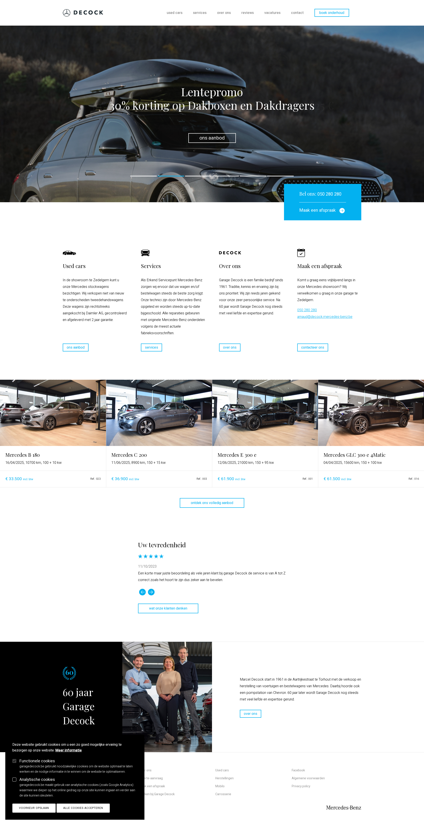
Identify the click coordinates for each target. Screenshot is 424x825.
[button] (143, 176)
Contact (297, 12)
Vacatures (272, 12)
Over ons (224, 12)
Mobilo (220, 786)
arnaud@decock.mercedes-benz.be (324, 316)
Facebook (298, 770)
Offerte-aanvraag (151, 778)
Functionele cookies (37, 761)
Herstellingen (224, 778)
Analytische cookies (37, 780)
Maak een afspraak (152, 786)
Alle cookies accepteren (83, 808)
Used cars (174, 12)
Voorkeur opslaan (34, 808)
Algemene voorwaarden (308, 778)
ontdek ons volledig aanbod (212, 503)
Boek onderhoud (331, 12)
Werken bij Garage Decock (157, 794)
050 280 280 (320, 194)
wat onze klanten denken (168, 608)
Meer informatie (68, 750)
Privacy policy (301, 786)
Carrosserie (223, 794)
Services (199, 12)
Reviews (247, 12)
